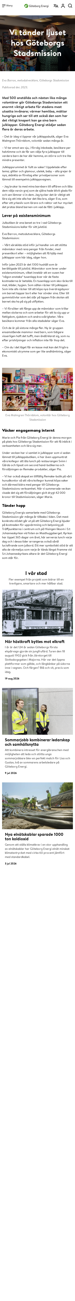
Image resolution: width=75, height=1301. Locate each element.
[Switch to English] (56, 4)
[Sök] (70, 4)
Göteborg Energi (36, 5)
